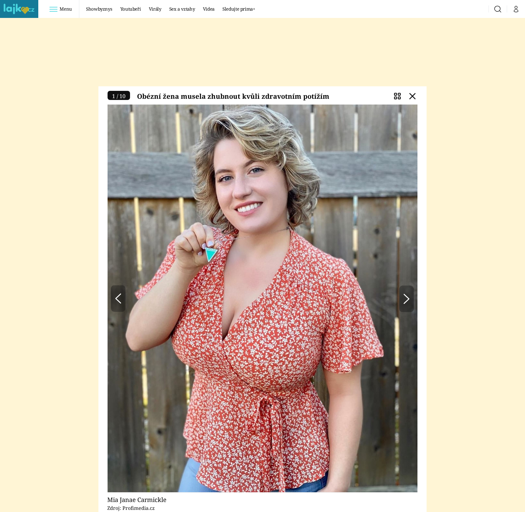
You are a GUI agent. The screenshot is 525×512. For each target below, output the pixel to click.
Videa (208, 9)
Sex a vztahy (182, 9)
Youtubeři (130, 9)
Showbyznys (99, 9)
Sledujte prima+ (238, 9)
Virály (155, 9)
